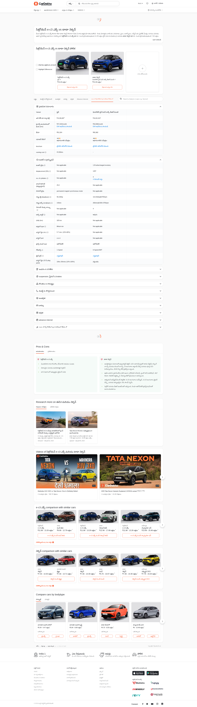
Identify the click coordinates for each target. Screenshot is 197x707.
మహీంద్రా (144, 525)
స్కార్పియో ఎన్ (146, 528)
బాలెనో (75, 636)
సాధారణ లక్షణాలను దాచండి (47, 65)
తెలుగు (139, 3)
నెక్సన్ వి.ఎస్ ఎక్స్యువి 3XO (140, 579)
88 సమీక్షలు (66, 140)
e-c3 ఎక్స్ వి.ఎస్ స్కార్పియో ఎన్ (141, 535)
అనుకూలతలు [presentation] (40, 351)
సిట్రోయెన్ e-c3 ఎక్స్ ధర (69, 36)
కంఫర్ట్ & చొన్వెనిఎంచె (46, 99)
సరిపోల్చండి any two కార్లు (44, 542)
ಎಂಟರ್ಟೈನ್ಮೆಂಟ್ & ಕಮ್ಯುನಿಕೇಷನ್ (102, 99)
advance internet (82, 99)
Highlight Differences (45, 69)
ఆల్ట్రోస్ (153, 636)
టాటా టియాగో (105, 625)
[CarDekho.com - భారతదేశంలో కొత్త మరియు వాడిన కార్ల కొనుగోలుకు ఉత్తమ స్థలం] (43, 4)
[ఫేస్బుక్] (142, 704)
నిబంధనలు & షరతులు (39, 677)
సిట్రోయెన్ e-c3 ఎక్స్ (63, 77)
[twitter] (147, 704)
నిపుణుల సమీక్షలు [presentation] (41, 407)
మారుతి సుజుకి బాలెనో (45, 625)
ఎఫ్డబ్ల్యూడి (60, 256)
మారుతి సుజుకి (61, 569)
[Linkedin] (162, 704)
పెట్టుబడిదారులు (38, 687)
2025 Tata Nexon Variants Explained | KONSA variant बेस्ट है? (123, 491)
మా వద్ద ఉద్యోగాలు (38, 674)
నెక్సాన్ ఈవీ (103, 528)
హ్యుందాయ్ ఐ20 (138, 625)
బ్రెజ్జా (58, 571)
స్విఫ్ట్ (121, 636)
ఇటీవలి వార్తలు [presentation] (54, 407)
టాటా (58, 525)
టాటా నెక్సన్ (96, 77)
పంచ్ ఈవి (60, 528)
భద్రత (72, 99)
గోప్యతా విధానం (38, 680)
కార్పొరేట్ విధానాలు (38, 683)
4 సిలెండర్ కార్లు (97, 179)
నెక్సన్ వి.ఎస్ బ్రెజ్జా (56, 579)
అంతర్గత (57, 99)
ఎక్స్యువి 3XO (146, 571)
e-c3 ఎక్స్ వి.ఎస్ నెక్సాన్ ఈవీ (98, 535)
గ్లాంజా (58, 636)
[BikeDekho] (138, 683)
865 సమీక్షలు (103, 140)
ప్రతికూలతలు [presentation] (51, 351)
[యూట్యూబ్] (152, 704)
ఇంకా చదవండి (157, 40)
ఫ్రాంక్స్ (43, 636)
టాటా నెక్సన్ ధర (128, 36)
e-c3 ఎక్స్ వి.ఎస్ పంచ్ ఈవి (56, 535)
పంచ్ (101, 571)
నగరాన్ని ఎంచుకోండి (155, 10)
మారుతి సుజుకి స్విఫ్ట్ (76, 625)
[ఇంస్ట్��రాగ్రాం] (157, 704)
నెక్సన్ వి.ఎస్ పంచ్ (98, 579)
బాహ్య (65, 99)
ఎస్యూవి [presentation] (47, 599)
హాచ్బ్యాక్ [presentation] (38, 599)
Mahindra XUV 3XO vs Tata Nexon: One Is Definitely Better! (58, 491)
